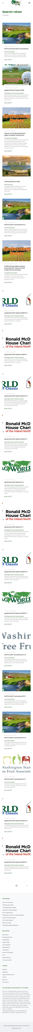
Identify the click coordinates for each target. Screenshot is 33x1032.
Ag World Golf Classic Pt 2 (13, 482)
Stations (4, 969)
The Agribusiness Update (9, 907)
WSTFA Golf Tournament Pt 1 (15, 225)
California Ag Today (7, 905)
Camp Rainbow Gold (12, 182)
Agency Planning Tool (8, 974)
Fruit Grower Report (7, 920)
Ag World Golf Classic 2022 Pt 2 (15, 821)
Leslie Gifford (6, 947)
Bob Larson (5, 935)
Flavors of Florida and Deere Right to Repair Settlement (14, 134)
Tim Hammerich (7, 960)
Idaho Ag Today (6, 923)
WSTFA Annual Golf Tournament (16, 49)
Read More (7, 59)
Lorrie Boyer (5, 950)
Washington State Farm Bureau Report (13, 915)
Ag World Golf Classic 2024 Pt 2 (16, 396)
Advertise (5, 972)
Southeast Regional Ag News (10, 925)
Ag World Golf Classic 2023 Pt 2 (15, 572)
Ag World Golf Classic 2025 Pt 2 (15, 313)
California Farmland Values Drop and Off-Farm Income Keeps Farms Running (14, 268)
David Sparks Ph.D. (7, 937)
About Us (4, 979)
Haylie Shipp (5, 940)
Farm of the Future (7, 902)
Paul (3, 955)
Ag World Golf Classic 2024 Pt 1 (15, 439)
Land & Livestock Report (9, 917)
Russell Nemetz (6, 957)
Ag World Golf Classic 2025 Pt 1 (15, 354)
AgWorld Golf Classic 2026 (14, 90)
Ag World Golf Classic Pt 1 (13, 527)
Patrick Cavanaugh (7, 952)
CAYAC (4, 977)
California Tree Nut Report (9, 910)
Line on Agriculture (7, 912)
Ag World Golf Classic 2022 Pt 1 (15, 862)
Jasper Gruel (5, 942)
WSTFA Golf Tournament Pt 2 (15, 655)
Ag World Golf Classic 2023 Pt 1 (15, 613)
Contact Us (5, 982)
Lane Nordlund (6, 945)
